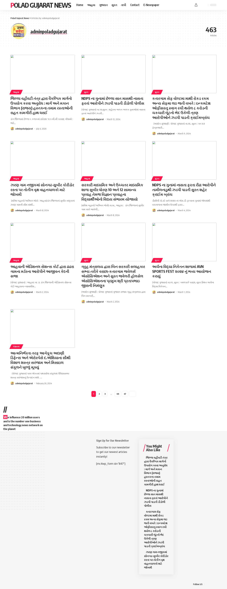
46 (117, 394)
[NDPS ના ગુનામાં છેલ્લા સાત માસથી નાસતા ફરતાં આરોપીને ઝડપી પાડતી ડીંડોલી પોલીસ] (113, 74)
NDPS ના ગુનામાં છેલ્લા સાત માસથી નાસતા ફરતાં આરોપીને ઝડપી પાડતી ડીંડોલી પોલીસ (112, 100)
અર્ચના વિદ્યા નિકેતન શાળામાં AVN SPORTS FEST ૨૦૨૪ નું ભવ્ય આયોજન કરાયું (181, 271)
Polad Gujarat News (40, 5)
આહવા (16, 92)
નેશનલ (16, 346)
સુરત (86, 92)
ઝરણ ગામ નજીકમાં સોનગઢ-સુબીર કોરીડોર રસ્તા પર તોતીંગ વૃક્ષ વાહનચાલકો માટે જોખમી (42, 189)
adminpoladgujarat (24, 128)
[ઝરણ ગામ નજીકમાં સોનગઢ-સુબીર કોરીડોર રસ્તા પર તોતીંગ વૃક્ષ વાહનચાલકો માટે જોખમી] (42, 160)
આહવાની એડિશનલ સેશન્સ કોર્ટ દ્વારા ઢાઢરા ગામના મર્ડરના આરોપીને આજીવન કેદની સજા (42, 271)
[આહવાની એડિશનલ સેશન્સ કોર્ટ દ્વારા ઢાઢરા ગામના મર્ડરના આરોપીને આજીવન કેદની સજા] (42, 242)
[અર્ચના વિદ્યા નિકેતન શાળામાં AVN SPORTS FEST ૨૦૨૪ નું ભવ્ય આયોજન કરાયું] (184, 242)
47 (125, 394)
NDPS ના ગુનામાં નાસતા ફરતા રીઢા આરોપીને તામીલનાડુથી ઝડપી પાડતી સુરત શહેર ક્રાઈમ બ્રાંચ (184, 189)
